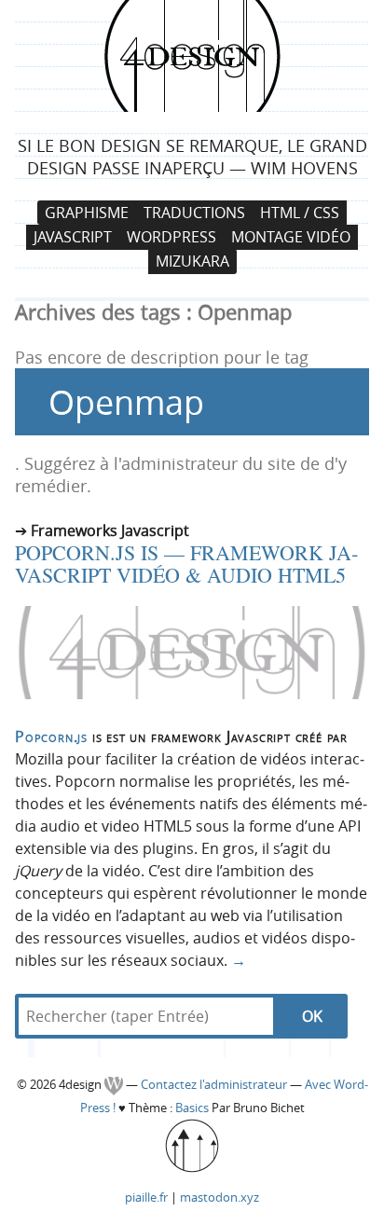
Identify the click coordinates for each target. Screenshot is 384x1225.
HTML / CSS (299, 212)
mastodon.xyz (219, 1197)
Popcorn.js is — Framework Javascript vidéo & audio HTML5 (186, 563)
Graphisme (87, 212)
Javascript (73, 237)
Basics (192, 1108)
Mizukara (192, 262)
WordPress (171, 237)
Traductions (194, 212)
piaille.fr (146, 1197)
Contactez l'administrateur (215, 1085)
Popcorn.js (51, 736)
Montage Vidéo (290, 237)
